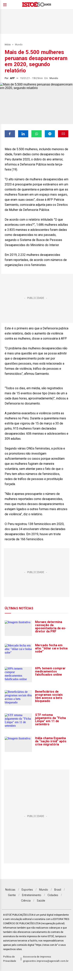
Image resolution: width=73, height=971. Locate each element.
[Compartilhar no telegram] (50, 133)
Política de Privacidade (9, 958)
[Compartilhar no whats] (36, 133)
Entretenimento (31, 895)
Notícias (10, 889)
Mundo (18, 44)
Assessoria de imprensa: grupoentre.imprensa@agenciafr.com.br (46, 958)
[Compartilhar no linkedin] (23, 133)
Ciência (26, 900)
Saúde (41, 900)
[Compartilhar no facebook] (10, 133)
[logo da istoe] (36, 5)
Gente (12, 895)
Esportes (27, 889)
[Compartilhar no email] (63, 133)
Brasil (57, 889)
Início (8, 44)
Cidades (52, 895)
